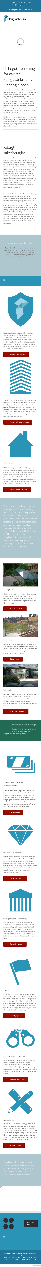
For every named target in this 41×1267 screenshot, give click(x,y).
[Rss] (11, 1220)
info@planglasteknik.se (20, 5)
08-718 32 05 (9, 1259)
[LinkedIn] (11, 1226)
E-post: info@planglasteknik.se (25, 1259)
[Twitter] (5, 1226)
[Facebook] (5, 1220)
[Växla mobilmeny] (37, 16)
